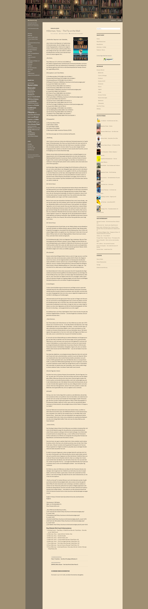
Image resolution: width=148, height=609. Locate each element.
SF (28, 129)
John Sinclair (37, 114)
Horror (100, 86)
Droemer (37, 96)
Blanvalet (31, 88)
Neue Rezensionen (101, 41)
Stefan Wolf (37, 129)
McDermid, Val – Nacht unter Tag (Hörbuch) (107, 225)
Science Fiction (35, 127)
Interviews (30, 51)
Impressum (113, 20)
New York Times (100, 106)
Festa (33, 105)
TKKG (29, 136)
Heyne (31, 112)
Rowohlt (30, 127)
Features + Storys (101, 50)
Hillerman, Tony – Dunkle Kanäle (57, 535)
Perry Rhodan (32, 124)
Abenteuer (30, 33)
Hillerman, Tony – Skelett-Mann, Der (58, 537)
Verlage (98, 264)
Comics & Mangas (102, 75)
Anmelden (30, 144)
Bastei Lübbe (33, 85)
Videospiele (101, 103)
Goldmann (32, 108)
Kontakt (120, 20)
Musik (29, 59)
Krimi (33, 119)
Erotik (29, 101)
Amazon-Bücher (100, 70)
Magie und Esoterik (31, 57)
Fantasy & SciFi (101, 81)
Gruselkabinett (31, 109)
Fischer (36, 105)
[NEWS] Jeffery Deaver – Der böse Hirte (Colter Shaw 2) (64, 563)
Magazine (30, 55)
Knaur (36, 117)
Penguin (37, 121)
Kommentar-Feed (31, 147)
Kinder (99, 92)
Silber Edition (32, 129)
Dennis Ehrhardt (31, 91)
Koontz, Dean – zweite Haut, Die (104, 249)
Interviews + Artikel (101, 47)
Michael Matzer (64, 33)
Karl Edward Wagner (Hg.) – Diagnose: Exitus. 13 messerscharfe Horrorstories (108, 232)
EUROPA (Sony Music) (33, 103)
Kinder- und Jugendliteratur (33, 53)
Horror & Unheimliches (32, 47)
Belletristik (100, 72)
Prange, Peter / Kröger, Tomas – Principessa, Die (108, 238)
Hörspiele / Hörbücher (32, 49)
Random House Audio (32, 126)
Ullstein (36, 136)
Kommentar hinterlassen (76, 33)
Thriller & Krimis (55, 28)
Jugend (99, 89)
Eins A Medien (35, 99)
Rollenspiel (30, 64)
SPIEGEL (99, 108)
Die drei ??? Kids (31, 96)
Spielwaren (100, 100)
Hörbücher (100, 83)
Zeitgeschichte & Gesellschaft (33, 75)
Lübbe (37, 119)
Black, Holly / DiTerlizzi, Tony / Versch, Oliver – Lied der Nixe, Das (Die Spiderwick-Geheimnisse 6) (108, 229)
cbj (33, 89)
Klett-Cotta (31, 117)
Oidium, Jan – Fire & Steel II (103, 235)
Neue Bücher (100, 44)
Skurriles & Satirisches (32, 67)
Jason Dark (30, 114)
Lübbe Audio (32, 122)
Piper (38, 124)
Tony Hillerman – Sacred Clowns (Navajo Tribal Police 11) (63, 545)
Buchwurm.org (32, 20)
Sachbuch (30, 65)
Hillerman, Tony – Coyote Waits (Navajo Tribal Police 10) (63, 539)
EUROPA (34, 101)
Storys (29, 71)
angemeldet (60, 574)
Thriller (30, 131)
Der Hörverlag (31, 92)
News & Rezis (100, 259)
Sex (39, 127)
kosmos (30, 119)
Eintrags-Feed (30, 146)
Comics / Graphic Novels (33, 37)
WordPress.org (31, 149)
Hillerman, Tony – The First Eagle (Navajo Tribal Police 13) (63, 541)
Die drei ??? (31, 94)
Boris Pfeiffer (30, 89)
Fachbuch (100, 78)
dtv (29, 99)
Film (29, 40)
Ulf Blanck (32, 136)
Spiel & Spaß (30, 69)
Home (98, 38)
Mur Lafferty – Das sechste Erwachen (105, 243)
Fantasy (30, 105)
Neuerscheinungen (102, 97)
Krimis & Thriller (102, 95)
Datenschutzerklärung (102, 267)
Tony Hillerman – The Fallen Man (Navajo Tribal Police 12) (63, 543)
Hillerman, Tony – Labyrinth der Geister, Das (60, 534)
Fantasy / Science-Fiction (33, 39)
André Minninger (31, 83)
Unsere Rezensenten (101, 262)
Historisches (30, 46)
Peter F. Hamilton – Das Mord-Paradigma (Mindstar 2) (64, 558)
